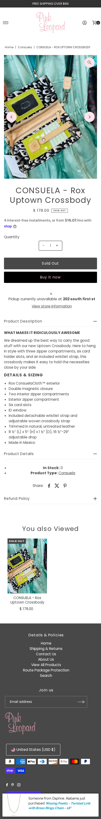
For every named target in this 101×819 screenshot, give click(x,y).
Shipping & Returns (46, 648)
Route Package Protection (46, 670)
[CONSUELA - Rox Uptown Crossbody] (27, 565)
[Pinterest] (12, 785)
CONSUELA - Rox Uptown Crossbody (27, 599)
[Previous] (11, 117)
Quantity (11, 236)
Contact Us (46, 654)
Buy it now (50, 277)
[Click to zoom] (89, 62)
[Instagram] (18, 785)
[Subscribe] (81, 702)
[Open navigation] (5, 23)
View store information (52, 306)
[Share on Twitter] (57, 485)
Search (46, 675)
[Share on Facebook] (49, 485)
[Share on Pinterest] (65, 485)
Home (9, 47)
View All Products (46, 664)
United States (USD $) (35, 749)
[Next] (89, 117)
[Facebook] (7, 785)
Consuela (25, 47)
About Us (46, 659)
